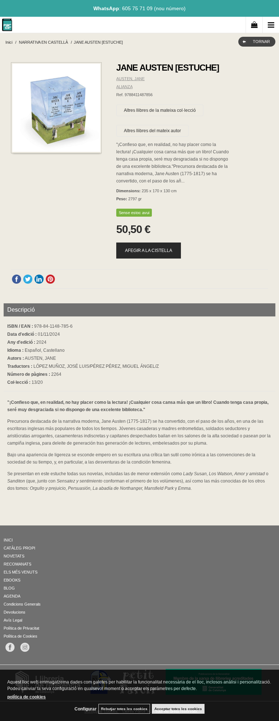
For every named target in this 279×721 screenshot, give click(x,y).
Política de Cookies (20, 636)
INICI (8, 540)
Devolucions (14, 612)
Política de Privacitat (21, 628)
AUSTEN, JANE (130, 78)
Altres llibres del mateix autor (152, 130)
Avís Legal (13, 620)
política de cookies (26, 697)
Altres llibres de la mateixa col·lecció (160, 110)
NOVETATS (14, 556)
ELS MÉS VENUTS (20, 572)
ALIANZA (124, 86)
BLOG (9, 588)
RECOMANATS (17, 564)
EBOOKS (12, 580)
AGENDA (12, 596)
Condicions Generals (22, 604)
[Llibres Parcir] (7, 26)
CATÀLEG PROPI (19, 548)
